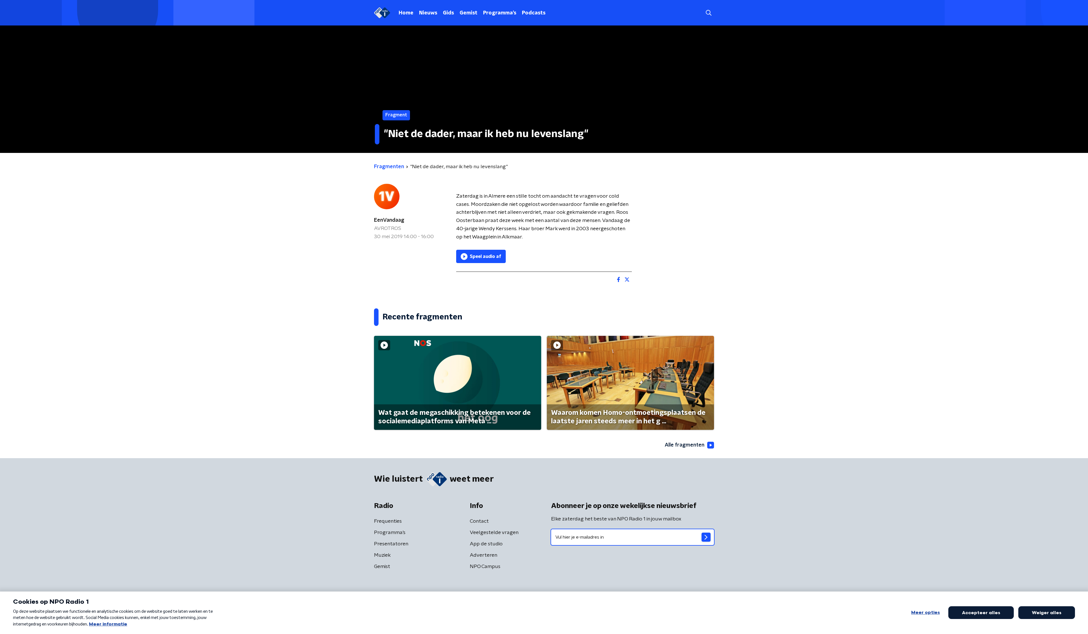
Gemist (468, 13)
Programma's (499, 13)
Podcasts (533, 13)
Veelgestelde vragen (494, 532)
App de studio (486, 544)
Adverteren (483, 555)
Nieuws (428, 13)
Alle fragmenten (684, 445)
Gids (448, 13)
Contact (479, 521)
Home (406, 13)
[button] (708, 13)
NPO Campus (485, 566)
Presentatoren (391, 544)
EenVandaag (389, 220)
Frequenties (388, 521)
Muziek (382, 555)
